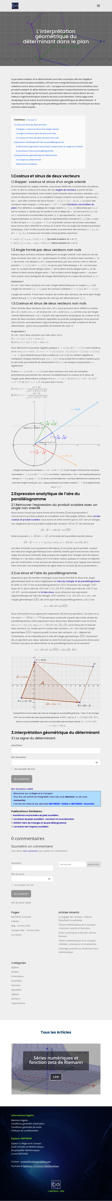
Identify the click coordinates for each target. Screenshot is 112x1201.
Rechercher (93, 864)
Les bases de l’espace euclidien (31, 826)
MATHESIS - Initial (58, 803)
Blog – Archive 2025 (20, 925)
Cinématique (17, 976)
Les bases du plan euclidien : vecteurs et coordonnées (44, 819)
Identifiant (16, 745)
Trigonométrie (18, 1003)
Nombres (15, 998)
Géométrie (16, 989)
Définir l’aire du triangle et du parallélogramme (40, 822)
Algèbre (15, 967)
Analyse (15, 971)
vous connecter (30, 850)
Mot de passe (18, 757)
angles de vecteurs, (65, 189)
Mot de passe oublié (22, 788)
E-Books (15, 921)
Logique (15, 994)
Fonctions (16, 985)
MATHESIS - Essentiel (82, 803)
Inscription (16, 934)
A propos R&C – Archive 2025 (25, 930)
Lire (56, 1084)
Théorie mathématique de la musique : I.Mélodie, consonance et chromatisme (56, 1062)
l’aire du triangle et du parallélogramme (78, 581)
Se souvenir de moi (24, 769)
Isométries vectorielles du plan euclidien (35, 815)
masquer (31, 120)
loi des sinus (47, 592)
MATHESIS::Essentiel (21, 916)
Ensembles (16, 980)
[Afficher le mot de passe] (96, 762)
